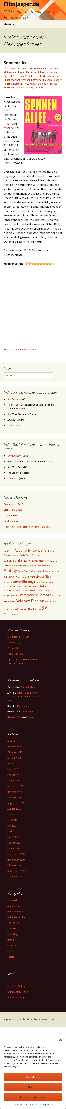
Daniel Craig (19, 555)
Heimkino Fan (14, 717)
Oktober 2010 (14, 865)
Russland (56, 595)
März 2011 (12, 837)
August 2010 (14, 876)
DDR (13, 76)
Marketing (12, 934)
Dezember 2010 (16, 854)
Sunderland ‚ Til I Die (14, 504)
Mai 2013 (12, 763)
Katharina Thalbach (41, 79)
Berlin (7, 76)
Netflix (10, 939)
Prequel (48, 590)
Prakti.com (23, 706)
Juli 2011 (12, 814)
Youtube (38, 87)
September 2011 (16, 803)
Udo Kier (33, 609)
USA (43, 608)
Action (20, 550)
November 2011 (16, 791)
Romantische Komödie (35, 595)
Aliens (29, 550)
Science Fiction (30, 601)
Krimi (32, 576)
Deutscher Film (41, 68)
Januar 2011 (13, 848)
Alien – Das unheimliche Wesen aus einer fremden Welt (23, 696)
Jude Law (55, 571)
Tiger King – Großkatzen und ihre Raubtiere (27, 526)
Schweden (9, 601)
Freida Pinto (23, 571)
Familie (32, 565)
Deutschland (38, 76)
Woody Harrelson (12, 614)
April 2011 (12, 831)
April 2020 (12, 741)
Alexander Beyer (16, 72)
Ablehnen (33, 1087)
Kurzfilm (11, 928)
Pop (26, 83)
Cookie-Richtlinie (20, 1104)
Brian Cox (8, 555)
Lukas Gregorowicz (44, 582)
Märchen (42, 586)
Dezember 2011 (16, 786)
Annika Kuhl (52, 72)
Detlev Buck (23, 76)
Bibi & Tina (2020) (13, 509)
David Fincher (32, 555)
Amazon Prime (15, 906)
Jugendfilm (9, 576)
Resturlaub (27, 711)
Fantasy (10, 570)
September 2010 (16, 871)
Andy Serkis (41, 550)
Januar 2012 (13, 780)
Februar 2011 (14, 842)
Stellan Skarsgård (12, 609)
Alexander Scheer (35, 72)
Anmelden (12, 980)
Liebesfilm (43, 576)
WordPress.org (15, 997)
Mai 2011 (12, 825)
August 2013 (14, 758)
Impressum (35, 1104)
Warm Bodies (28, 687)
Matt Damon (10, 586)
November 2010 (16, 859)
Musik (19, 83)
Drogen (53, 561)
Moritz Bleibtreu (24, 586)
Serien (48, 601)
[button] (60, 1040)
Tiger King (12, 404)
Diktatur (50, 76)
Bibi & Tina (13, 478)
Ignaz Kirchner (22, 79)
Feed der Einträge (17, 986)
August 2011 (14, 808)
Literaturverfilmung (19, 581)
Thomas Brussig (24, 87)
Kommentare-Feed (17, 991)
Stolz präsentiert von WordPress (37, 1019)
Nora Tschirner (37, 590)
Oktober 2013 (14, 752)
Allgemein (12, 900)
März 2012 (12, 769)
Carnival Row (14, 455)
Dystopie (8, 565)
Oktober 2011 (14, 797)
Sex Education (15, 399)
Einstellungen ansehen (33, 1097)
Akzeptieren (33, 1077)
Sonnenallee (15, 62)
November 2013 (16, 746)
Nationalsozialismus (17, 590)
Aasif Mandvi (9, 551)
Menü (7, 24)
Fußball (32, 571)
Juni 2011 (12, 820)
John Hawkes (43, 571)
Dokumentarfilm (38, 560)
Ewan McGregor (20, 565)
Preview (11, 945)
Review (54, 68)
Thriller (24, 609)
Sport (53, 601)
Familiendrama (44, 565)
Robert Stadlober (39, 83)
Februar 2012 (14, 774)
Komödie (22, 576)
